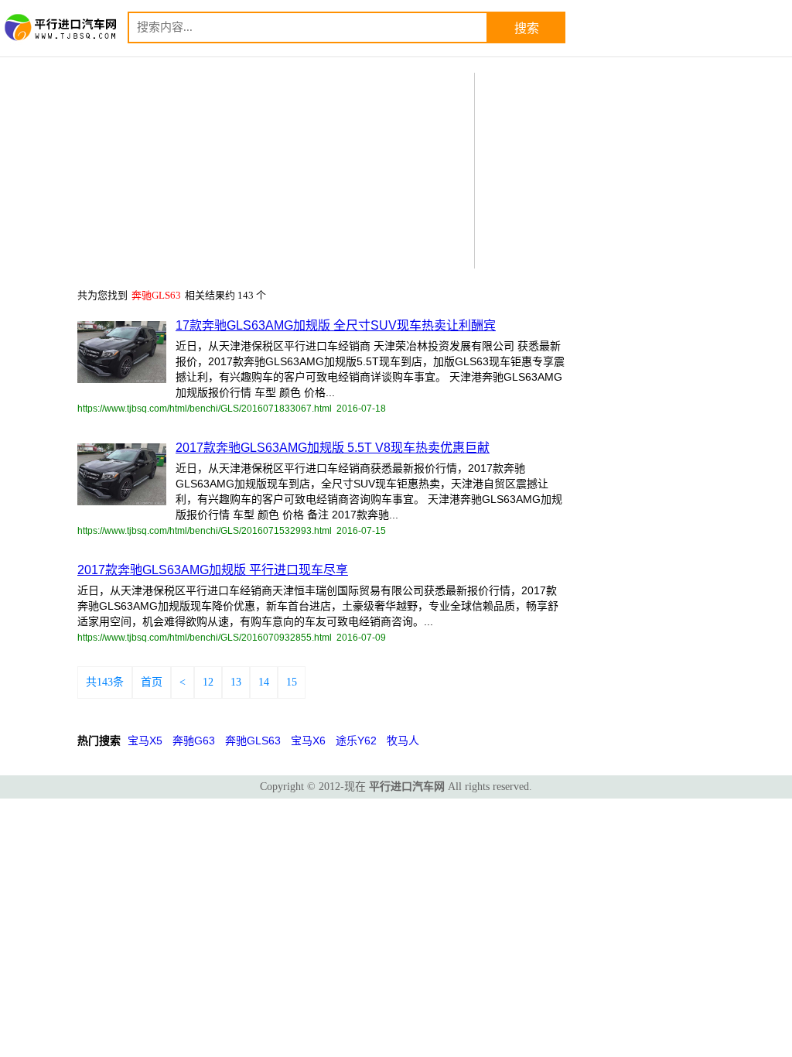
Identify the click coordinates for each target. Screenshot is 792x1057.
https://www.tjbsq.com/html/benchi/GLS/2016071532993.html (204, 530)
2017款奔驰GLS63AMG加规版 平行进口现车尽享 (212, 569)
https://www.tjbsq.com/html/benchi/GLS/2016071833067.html (204, 408)
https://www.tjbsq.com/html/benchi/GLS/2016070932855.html (204, 637)
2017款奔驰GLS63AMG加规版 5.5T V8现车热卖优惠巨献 (333, 447)
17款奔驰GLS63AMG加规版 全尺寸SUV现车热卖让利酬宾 (336, 325)
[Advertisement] (599, 169)
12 (208, 682)
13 (235, 682)
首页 (151, 682)
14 (263, 682)
